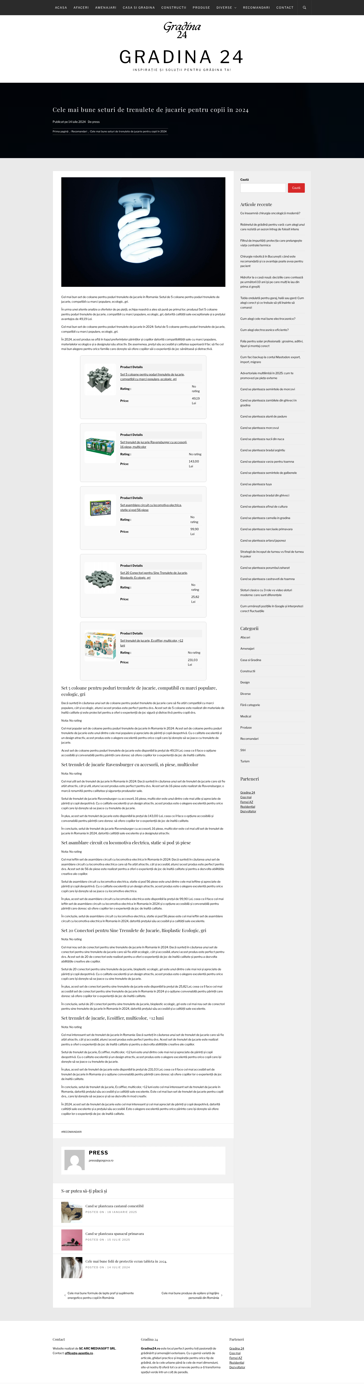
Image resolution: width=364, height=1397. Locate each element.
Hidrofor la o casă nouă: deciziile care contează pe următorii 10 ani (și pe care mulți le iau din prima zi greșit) (271, 282)
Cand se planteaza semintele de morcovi (267, 389)
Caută (244, 179)
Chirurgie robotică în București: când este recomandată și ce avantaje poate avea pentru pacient (271, 261)
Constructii (173, 7)
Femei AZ (246, 802)
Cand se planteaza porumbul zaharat (265, 567)
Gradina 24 (182, 56)
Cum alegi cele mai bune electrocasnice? (267, 318)
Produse (201, 7)
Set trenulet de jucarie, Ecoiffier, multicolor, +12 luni (112, 1018)
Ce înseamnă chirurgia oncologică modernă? (270, 213)
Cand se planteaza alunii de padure (263, 416)
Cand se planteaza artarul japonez (263, 540)
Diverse (224, 7)
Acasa (61, 7)
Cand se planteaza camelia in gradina (265, 518)
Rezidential (247, 806)
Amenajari (105, 7)
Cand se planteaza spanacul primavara (115, 1233)
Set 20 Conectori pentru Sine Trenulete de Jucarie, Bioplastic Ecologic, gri (133, 930)
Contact (285, 7)
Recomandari (256, 7)
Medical (245, 716)
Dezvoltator (248, 811)
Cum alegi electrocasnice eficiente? (264, 330)
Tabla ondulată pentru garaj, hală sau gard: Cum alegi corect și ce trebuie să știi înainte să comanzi (272, 302)
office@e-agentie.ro (79, 1353)
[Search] (304, 7)
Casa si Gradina (139, 7)
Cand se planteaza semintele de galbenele (268, 472)
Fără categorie (250, 705)
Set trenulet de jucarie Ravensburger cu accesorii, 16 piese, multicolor (129, 764)
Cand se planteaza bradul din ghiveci (264, 495)
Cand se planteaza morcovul (259, 428)
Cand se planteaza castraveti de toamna (267, 579)
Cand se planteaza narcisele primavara (266, 529)
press (96, 121)
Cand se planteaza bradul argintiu (262, 450)
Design (245, 682)
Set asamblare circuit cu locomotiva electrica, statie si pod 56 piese (126, 842)
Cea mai (246, 797)
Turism (245, 761)
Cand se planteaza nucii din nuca (262, 439)
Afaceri (81, 7)
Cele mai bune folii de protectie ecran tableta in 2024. (126, 1261)
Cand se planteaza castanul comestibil (115, 1206)
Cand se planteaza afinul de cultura (264, 506)
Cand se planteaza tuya (256, 484)
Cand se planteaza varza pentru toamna (267, 461)
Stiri (243, 750)
